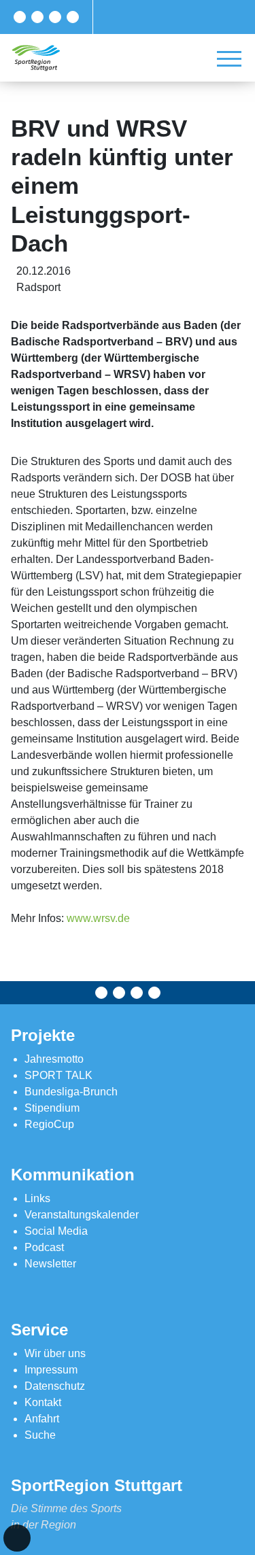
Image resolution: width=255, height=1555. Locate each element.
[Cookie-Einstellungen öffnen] (17, 1538)
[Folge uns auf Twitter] (37, 17)
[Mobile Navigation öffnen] (229, 58)
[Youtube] (73, 17)
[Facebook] (20, 17)
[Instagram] (55, 17)
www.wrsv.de (98, 918)
